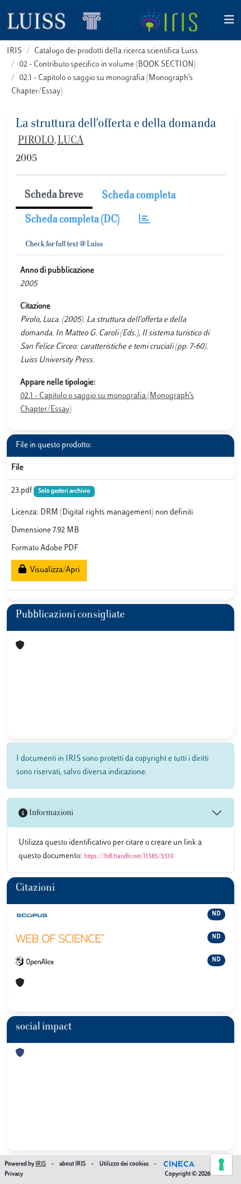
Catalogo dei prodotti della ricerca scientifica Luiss (116, 51)
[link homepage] (59, 20)
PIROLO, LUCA (51, 141)
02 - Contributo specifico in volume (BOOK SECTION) (107, 64)
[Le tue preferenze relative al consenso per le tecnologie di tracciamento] (221, 1164)
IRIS (14, 51)
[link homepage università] (167, 20)
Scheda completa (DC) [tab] (72, 220)
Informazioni (50, 813)
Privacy (13, 1174)
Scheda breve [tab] (54, 195)
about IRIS (72, 1164)
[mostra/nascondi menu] (229, 20)
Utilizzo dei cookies (124, 1164)
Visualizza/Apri (53, 570)
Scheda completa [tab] (139, 196)
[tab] (144, 220)
